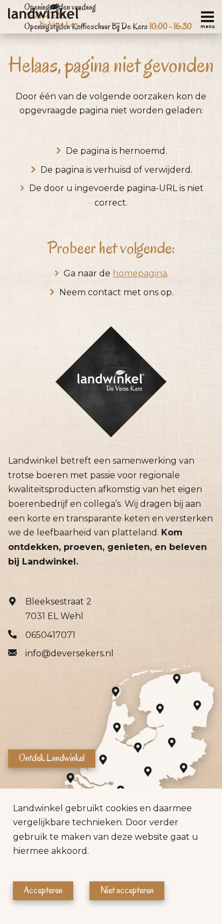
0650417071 (50, 635)
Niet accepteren (127, 890)
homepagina (140, 273)
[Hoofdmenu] (207, 16)
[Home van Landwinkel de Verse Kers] (44, 16)
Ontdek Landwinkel (52, 758)
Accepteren (43, 890)
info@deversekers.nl (69, 653)
